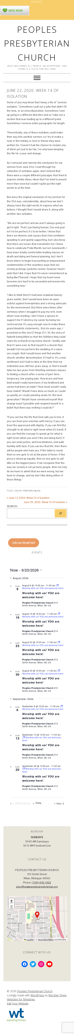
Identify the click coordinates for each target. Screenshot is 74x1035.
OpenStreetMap (46, 939)
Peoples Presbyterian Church (37, 43)
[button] (37, 915)
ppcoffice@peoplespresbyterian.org (37, 886)
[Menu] (37, 77)
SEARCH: (12, 506)
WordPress (37, 995)
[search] (60, 513)
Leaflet (30, 939)
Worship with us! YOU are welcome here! (41, 595)
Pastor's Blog (31, 490)
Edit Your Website (17, 1003)
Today (38, 802)
